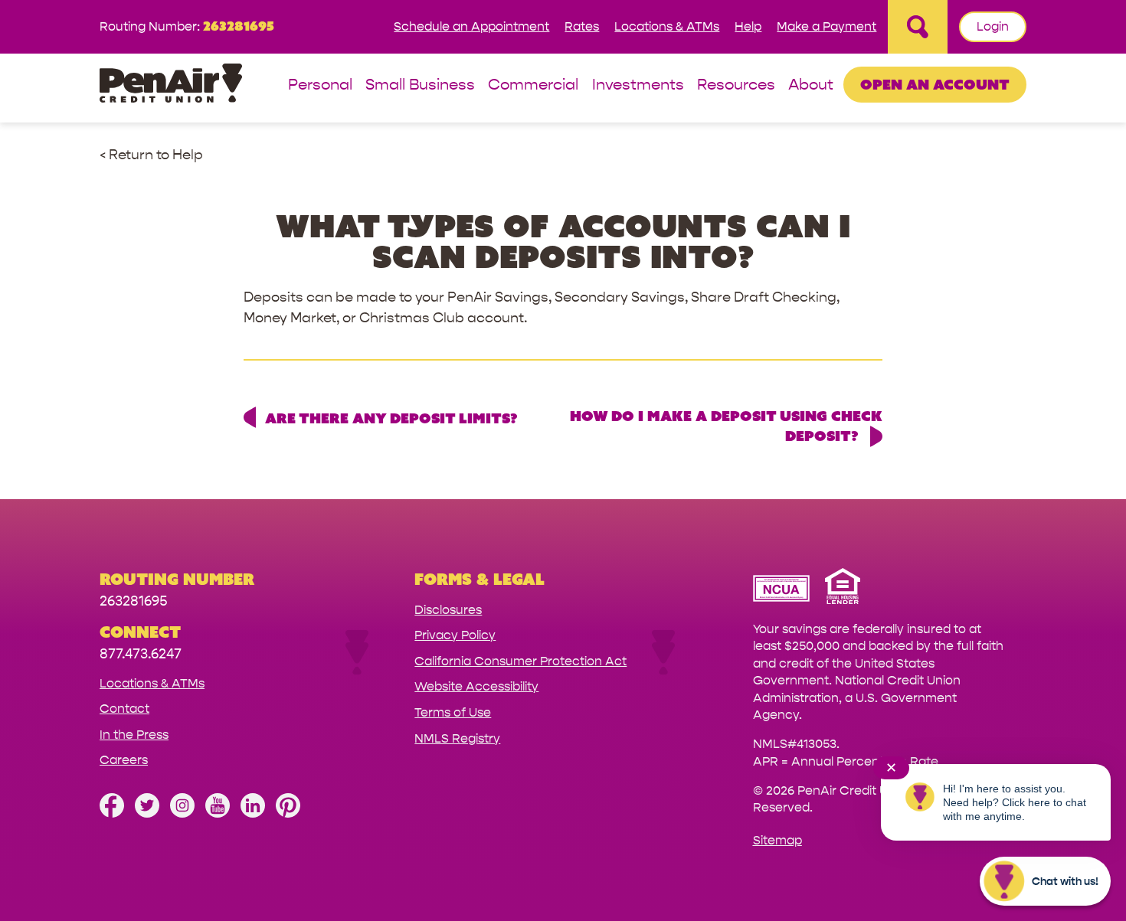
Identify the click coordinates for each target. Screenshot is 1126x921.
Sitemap (777, 840)
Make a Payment (826, 26)
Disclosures (448, 610)
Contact (124, 708)
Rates (582, 26)
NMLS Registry (457, 738)
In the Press (134, 734)
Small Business (420, 85)
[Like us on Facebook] (112, 813)
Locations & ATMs (666, 26)
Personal (320, 85)
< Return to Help (151, 155)
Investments (638, 85)
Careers (124, 760)
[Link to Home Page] (171, 85)
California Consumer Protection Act (520, 661)
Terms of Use (452, 712)
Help (748, 26)
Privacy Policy (455, 635)
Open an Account (935, 84)
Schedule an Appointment (471, 26)
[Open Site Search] (918, 27)
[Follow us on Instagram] (182, 813)
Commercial (533, 85)
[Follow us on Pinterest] (288, 813)
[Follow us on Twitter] (147, 813)
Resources (736, 85)
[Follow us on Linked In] (253, 813)
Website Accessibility (476, 686)
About (810, 85)
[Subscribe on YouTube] (217, 813)
